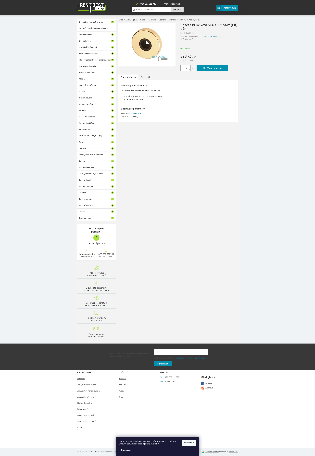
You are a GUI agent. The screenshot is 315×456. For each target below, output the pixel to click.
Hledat (177, 9)
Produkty (122, 385)
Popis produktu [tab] (128, 77)
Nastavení (126, 450)
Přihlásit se (162, 363)
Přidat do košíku (214, 68)
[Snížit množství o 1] (189, 69)
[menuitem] (96, 22)
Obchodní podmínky (85, 403)
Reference (81, 379)
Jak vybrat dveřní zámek (86, 385)
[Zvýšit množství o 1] (189, 66)
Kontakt (80, 427)
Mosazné (137, 113)
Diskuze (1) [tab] (146, 77)
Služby (121, 391)
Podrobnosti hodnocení (211, 36)
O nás (121, 397)
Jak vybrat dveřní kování (86, 397)
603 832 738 (108, 254)
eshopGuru (233, 451)
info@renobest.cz (87, 254)
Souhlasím (189, 442)
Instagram (209, 388)
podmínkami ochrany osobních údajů (191, 358)
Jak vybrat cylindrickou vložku (88, 391)
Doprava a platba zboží (85, 415)
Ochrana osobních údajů (86, 421)
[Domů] (121, 19)
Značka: (188, 39)
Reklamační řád (83, 409)
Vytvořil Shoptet (212, 451)
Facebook (208, 383)
